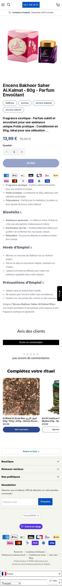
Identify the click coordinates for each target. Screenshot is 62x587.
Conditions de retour (37, 555)
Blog (31, 558)
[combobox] (31, 574)
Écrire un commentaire (31, 342)
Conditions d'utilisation (35, 552)
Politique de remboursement (14, 555)
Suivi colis (53, 555)
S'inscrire (45, 501)
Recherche (18, 552)
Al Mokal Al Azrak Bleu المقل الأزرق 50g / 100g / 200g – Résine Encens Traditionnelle (20, 420)
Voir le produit (21, 429)
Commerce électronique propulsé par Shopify (31, 564)
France (29, 515)
